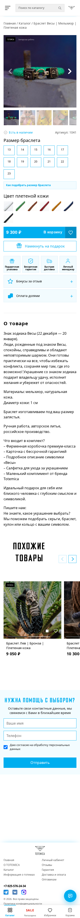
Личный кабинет (53, 860)
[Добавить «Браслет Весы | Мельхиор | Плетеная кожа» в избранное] (70, 232)
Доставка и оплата (54, 874)
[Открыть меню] (8, 8)
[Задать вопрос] (70, 896)
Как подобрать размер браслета (28, 185)
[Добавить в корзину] (47, 630)
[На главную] (71, 8)
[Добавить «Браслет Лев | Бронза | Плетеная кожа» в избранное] (56, 630)
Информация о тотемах (19, 874)
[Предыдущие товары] (63, 559)
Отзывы (47, 865)
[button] (9, 150)
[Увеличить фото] (40, 71)
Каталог (25, 23)
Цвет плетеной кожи (26, 196)
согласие (22, 745)
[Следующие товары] (72, 559)
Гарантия (48, 870)
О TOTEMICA (12, 865)
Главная (10, 23)
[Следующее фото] (70, 71)
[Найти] (59, 8)
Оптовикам (49, 879)
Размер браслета (22, 140)
